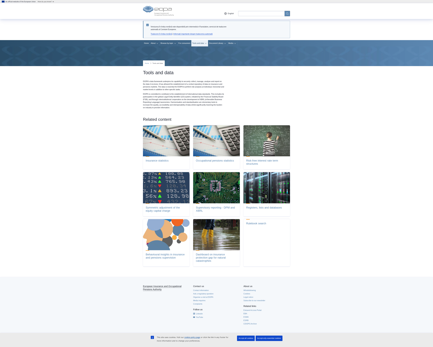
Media (230, 43)
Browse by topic (167, 43)
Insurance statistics (157, 160)
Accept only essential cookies (269, 338)
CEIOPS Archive (250, 324)
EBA (245, 314)
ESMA (246, 317)
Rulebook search (256, 223)
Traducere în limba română (161, 34)
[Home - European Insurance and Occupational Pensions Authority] (158, 11)
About (153, 43)
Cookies (246, 294)
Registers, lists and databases (264, 207)
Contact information (201, 290)
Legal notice (248, 297)
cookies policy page (192, 337)
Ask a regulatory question (203, 294)
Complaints (197, 304)
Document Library (216, 43)
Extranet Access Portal (252, 310)
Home (146, 43)
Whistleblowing (249, 290)
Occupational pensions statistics (215, 160)
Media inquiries (199, 300)
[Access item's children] (158, 43)
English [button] (231, 13)
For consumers (184, 43)
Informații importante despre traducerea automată (193, 34)
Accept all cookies (246, 338)
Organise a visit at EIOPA (203, 297)
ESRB (246, 320)
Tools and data (198, 43)
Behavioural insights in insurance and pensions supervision (165, 256)
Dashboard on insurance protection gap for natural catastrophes (211, 257)
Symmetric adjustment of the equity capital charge (163, 209)
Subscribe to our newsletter (254, 300)
